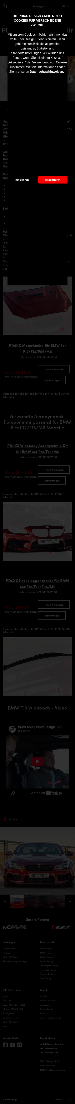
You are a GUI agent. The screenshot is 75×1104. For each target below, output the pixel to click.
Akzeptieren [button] (53, 179)
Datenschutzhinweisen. (47, 71)
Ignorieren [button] (22, 179)
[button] (65, 72)
